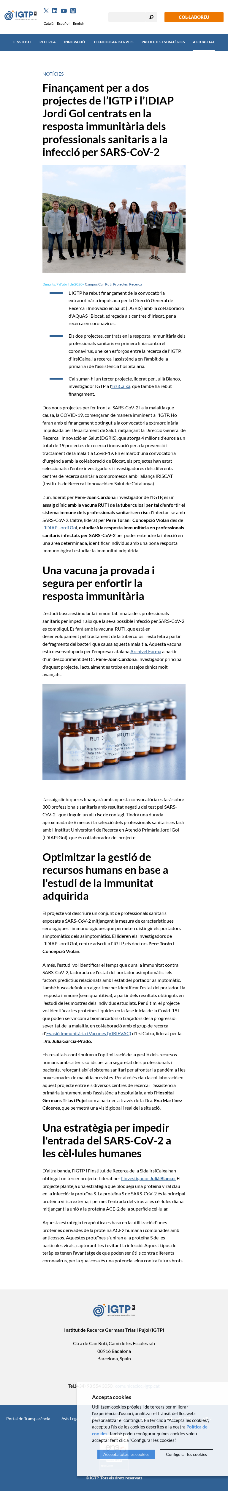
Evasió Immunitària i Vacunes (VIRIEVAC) (88, 1033)
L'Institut (22, 42)
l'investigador (148, 1178)
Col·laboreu (194, 17)
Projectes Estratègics (163, 42)
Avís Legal (70, 1418)
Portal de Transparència (28, 1418)
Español (63, 23)
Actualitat (204, 42)
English (78, 23)
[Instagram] (73, 10)
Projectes (120, 284)
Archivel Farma (145, 651)
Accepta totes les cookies (126, 1454)
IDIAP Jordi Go (60, 527)
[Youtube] (64, 11)
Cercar (151, 17)
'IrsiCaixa (120, 386)
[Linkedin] (54, 10)
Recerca (47, 42)
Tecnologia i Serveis (113, 42)
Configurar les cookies (186, 1454)
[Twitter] (46, 10)
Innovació (74, 42)
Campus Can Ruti (98, 284)
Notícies (53, 74)
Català (48, 23)
